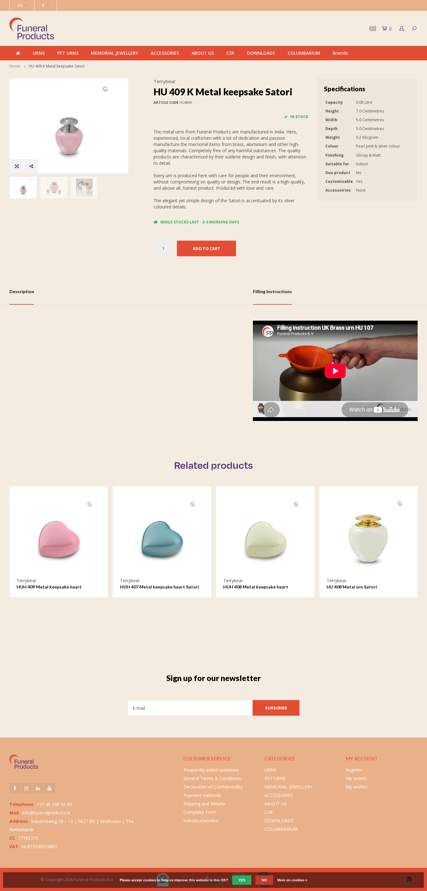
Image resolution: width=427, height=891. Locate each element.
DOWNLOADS (261, 53)
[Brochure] (371, 28)
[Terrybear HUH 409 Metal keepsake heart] (59, 535)
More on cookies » (292, 880)
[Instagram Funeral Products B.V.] (26, 788)
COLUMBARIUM (304, 53)
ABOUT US (203, 53)
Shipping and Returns (204, 804)
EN (20, 5)
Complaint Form (199, 812)
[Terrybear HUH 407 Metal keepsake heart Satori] (162, 535)
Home (14, 66)
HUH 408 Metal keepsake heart (255, 586)
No (264, 880)
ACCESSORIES (165, 53)
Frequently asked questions (211, 770)
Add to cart (206, 248)
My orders (356, 778)
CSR (230, 53)
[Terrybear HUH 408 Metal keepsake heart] (265, 535)
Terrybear (164, 81)
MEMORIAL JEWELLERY (114, 53)
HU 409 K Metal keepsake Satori (57, 66)
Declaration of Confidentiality (213, 787)
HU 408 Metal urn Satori (352, 586)
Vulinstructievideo (201, 820)
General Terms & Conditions (212, 778)
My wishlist (357, 787)
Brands (340, 53)
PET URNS (67, 53)
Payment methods (202, 795)
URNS (39, 53)
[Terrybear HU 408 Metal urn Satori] (369, 535)
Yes (242, 880)
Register (354, 770)
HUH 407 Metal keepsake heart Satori (159, 586)
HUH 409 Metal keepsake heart (49, 586)
